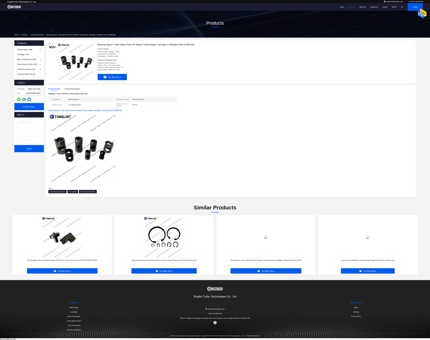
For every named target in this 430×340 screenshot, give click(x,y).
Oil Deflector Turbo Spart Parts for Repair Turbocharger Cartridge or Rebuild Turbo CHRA (265, 260)
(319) (26, 59)
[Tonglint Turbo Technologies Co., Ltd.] (14, 7)
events (385, 7)
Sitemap (356, 312)
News (356, 307)
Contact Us (374, 7)
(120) (27, 64)
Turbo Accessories (36, 35)
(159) (24, 50)
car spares (72, 192)
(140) (23, 54)
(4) (26, 74)
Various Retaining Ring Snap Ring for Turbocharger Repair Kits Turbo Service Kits (164, 260)
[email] (29, 99)
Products (352, 7)
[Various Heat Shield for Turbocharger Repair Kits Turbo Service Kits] (367, 237)
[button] (17, 243)
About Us (362, 7)
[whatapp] (24, 99)
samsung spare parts (57, 192)
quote (415, 7)
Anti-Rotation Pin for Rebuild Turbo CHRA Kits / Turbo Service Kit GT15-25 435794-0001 (62, 260)
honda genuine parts (88, 192)
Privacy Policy (356, 316)
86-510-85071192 (416, 1)
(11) (26, 69)
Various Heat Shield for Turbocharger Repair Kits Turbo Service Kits (368, 260)
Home (342, 7)
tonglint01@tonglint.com (395, 1)
